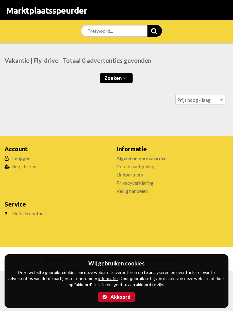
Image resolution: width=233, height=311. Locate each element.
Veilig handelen (132, 191)
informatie (108, 278)
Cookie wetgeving (135, 166)
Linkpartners (129, 174)
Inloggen (21, 158)
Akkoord (119, 297)
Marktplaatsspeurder (46, 10)
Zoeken (113, 78)
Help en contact (28, 213)
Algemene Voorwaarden (141, 158)
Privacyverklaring (135, 183)
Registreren (24, 166)
